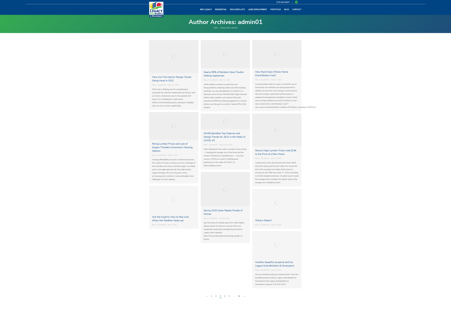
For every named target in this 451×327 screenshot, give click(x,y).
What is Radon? (263, 220)
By (162, 85)
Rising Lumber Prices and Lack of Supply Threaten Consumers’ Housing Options (172, 147)
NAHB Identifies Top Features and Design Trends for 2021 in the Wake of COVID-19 (224, 137)
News (154, 85)
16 (239, 296)
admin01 (250, 22)
